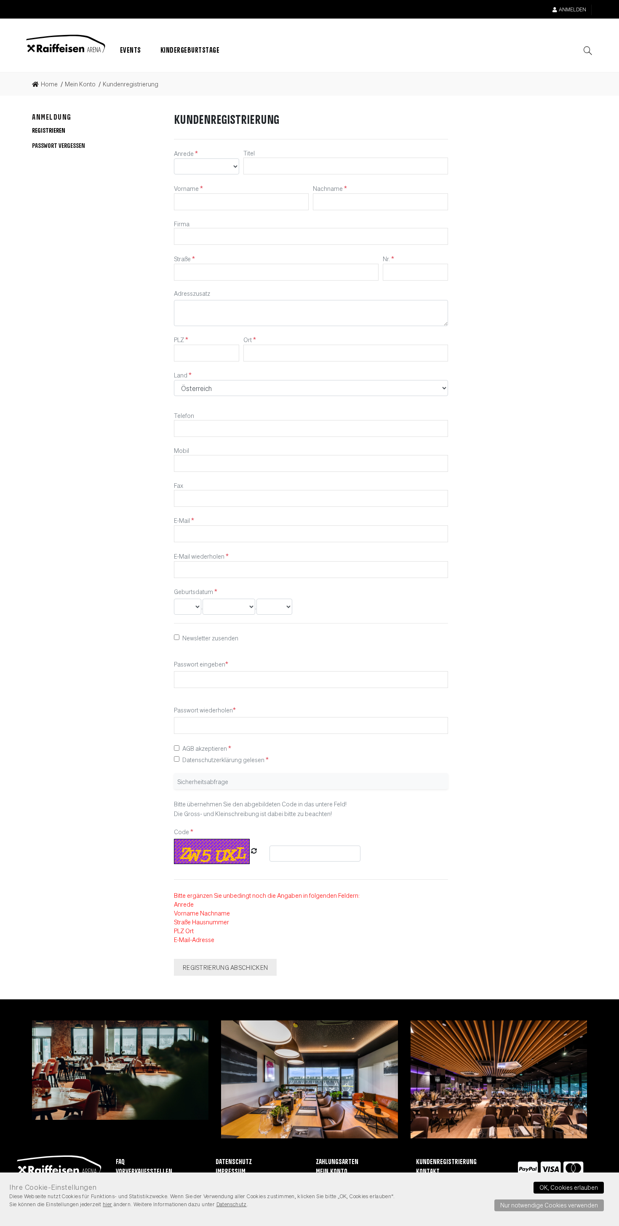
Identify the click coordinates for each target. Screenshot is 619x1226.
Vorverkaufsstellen (144, 1172)
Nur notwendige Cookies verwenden (549, 1205)
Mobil (181, 450)
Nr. (387, 258)
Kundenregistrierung (446, 1162)
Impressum (230, 1172)
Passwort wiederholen (203, 710)
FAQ (120, 1162)
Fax (178, 485)
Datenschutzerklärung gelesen (223, 759)
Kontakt (428, 1172)
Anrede (184, 153)
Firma (181, 223)
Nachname (328, 188)
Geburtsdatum (194, 591)
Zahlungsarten (337, 1162)
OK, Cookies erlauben (568, 1187)
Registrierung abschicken (225, 967)
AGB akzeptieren (204, 748)
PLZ (179, 339)
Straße (183, 258)
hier (107, 1204)
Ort (248, 339)
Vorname (187, 188)
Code (182, 831)
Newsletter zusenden (210, 637)
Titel (249, 153)
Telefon (184, 415)
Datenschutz (234, 1162)
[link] (47, 84)
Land (181, 375)
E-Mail (182, 520)
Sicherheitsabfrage (202, 781)
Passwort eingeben (199, 664)
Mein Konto (331, 1172)
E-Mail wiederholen (200, 556)
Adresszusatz (192, 293)
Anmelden (572, 9)
